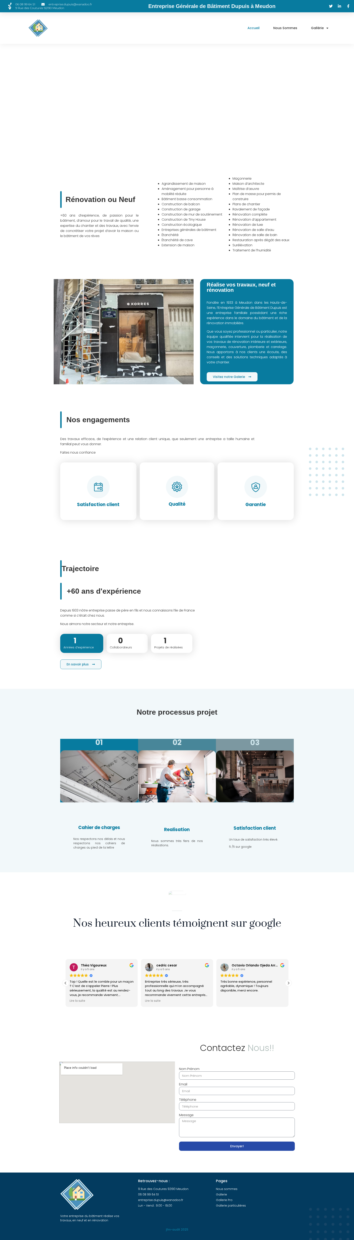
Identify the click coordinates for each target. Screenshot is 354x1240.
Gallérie (317, 28)
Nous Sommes (285, 28)
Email (183, 1084)
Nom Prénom (189, 1069)
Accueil (253, 28)
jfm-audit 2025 (177, 1229)
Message (186, 1115)
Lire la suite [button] (77, 1001)
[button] (288, 983)
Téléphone (187, 1099)
